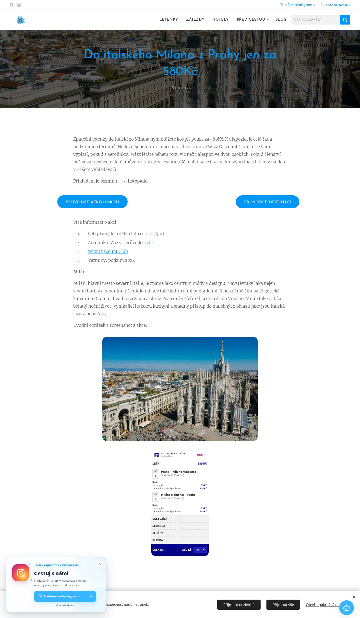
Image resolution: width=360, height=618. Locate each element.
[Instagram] (19, 5)
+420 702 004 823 (338, 4)
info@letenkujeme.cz (300, 4)
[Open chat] (346, 607)
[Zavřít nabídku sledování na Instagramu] (100, 564)
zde (149, 242)
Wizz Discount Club (108, 251)
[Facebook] (12, 5)
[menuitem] (170, 20)
